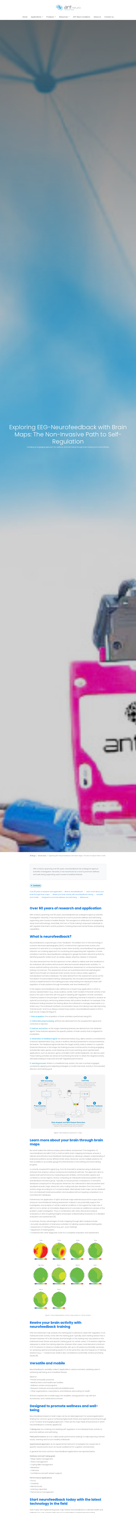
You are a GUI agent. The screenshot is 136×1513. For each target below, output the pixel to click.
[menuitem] (25, 17)
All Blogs (33, 856)
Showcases (42, 856)
